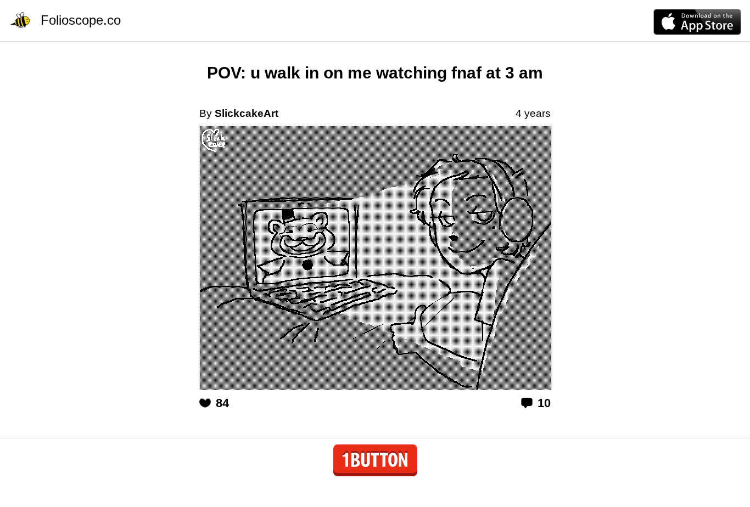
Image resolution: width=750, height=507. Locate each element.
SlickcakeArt (246, 113)
